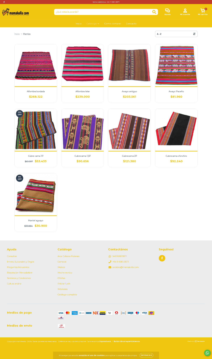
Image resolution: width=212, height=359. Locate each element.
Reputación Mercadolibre (19, 272)
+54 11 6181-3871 (120, 261)
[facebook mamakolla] (4, 2)
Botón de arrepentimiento (127, 341)
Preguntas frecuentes (18, 267)
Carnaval (62, 261)
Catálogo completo (67, 294)
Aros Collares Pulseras (68, 256)
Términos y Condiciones (19, 278)
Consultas (12, 256)
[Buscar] (154, 12)
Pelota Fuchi (64, 283)
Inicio (78, 23)
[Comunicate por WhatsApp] (207, 353)
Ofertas (61, 278)
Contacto (131, 23)
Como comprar (112, 23)
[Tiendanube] (196, 342)
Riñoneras (62, 289)
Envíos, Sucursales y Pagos (20, 261)
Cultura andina (14, 283)
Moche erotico (65, 272)
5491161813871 (119, 256)
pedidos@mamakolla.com (125, 267)
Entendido (146, 355)
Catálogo (92, 23)
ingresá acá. (105, 341)
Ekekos (61, 267)
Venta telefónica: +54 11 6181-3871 (106, 2)
